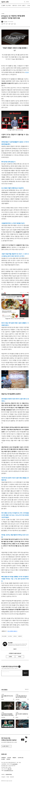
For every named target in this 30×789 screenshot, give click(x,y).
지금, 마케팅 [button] (8, 5)
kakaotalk (12, 776)
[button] (27, 689)
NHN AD (4, 754)
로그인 (27, 1)
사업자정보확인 (14, 764)
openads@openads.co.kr (8, 770)
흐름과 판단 (14, 5)
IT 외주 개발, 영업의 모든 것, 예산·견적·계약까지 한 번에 (21, 696)
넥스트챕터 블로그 (12, 631)
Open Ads (5, 2)
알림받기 (15, 649)
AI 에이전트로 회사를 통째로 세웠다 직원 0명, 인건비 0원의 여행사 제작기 (7, 714)
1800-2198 (9, 768)
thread (7, 776)
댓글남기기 (25, 673)
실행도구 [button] (24, 5)
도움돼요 (10, 656)
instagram (3, 776)
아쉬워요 (19, 656)
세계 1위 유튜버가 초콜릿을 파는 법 (22, 714)
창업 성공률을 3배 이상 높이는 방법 (7, 696)
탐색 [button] (4, 5)
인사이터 (19, 5)
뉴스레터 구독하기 (5, 746)
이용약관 (2, 774)
